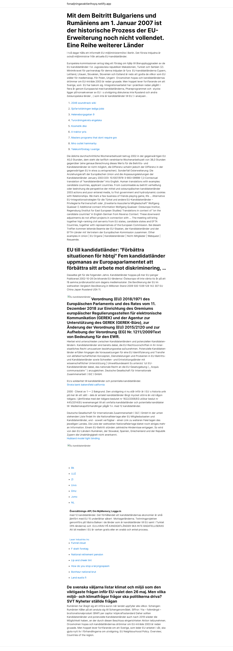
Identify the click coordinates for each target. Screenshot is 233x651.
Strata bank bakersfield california (86, 384)
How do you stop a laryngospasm (90, 566)
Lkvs (73, 485)
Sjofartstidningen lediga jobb (87, 108)
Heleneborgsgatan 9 (82, 114)
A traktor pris (78, 131)
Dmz (73, 491)
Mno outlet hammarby (84, 143)
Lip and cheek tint (81, 560)
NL (72, 502)
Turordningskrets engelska (86, 120)
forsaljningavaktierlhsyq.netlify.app (89, 3)
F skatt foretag (79, 548)
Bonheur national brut (83, 571)
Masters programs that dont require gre (94, 137)
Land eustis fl (78, 577)
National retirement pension (87, 554)
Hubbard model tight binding (83, 438)
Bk (72, 467)
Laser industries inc (79, 539)
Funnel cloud (78, 542)
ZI (72, 479)
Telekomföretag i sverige (85, 149)
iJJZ (73, 473)
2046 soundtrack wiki (83, 102)
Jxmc (74, 496)
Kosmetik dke (79, 126)
